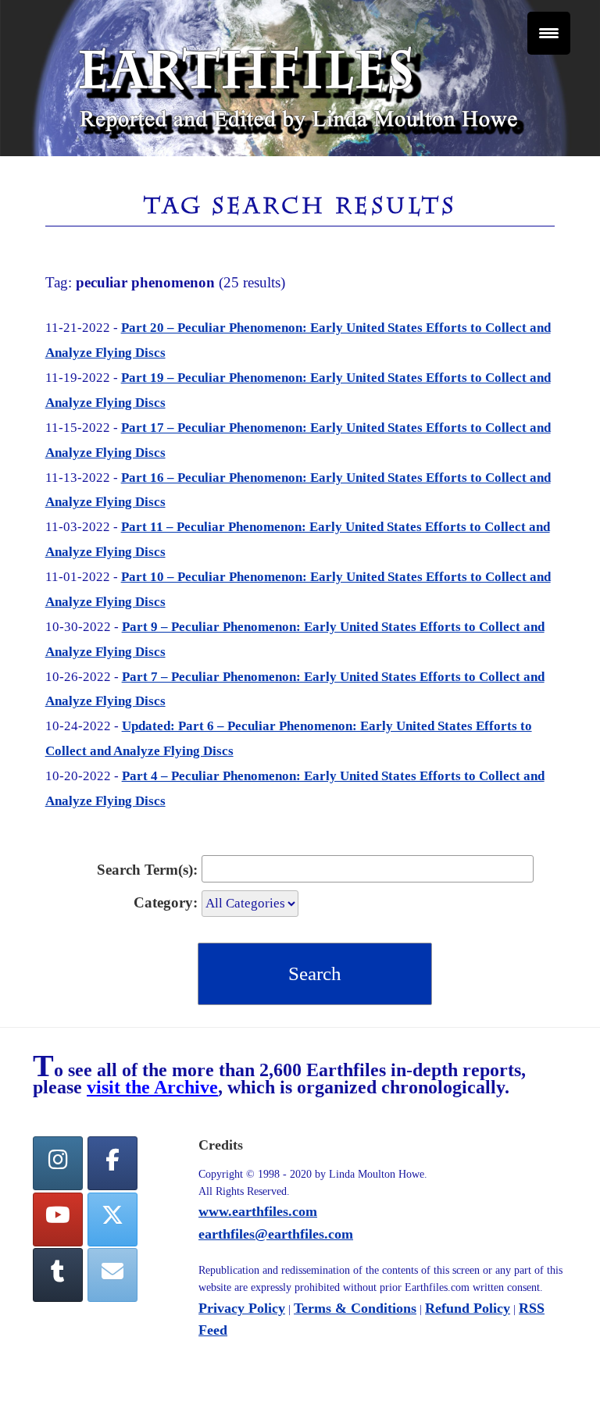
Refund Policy (467, 1308)
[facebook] (113, 1163)
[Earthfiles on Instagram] (58, 1163)
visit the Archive (152, 1087)
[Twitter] (113, 1219)
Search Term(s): (147, 869)
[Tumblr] (58, 1275)
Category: (166, 902)
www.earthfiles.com (257, 1211)
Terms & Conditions (355, 1308)
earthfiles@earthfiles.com (275, 1234)
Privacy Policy (241, 1308)
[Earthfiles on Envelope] (113, 1275)
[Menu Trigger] (548, 33)
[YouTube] (58, 1219)
